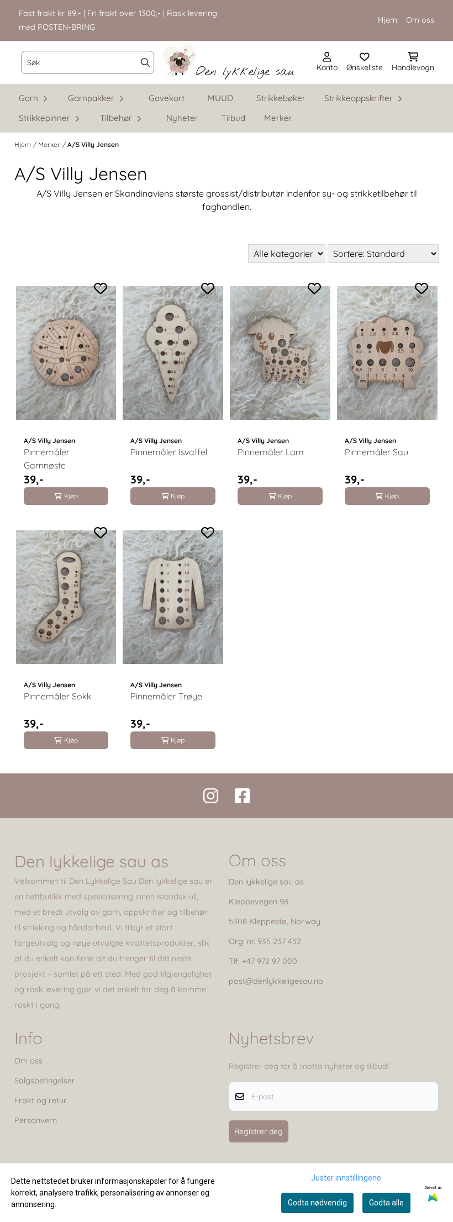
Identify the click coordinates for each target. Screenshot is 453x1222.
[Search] (145, 62)
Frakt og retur (40, 1100)
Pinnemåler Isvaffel (168, 451)
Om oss (420, 20)
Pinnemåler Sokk (57, 696)
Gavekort (167, 98)
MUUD (220, 98)
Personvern (35, 1120)
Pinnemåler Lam (271, 451)
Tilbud (233, 118)
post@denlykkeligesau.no (276, 981)
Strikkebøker (280, 98)
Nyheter (182, 118)
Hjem (387, 20)
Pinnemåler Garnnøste (47, 458)
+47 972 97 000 (269, 961)
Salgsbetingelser (44, 1081)
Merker (278, 118)
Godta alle (386, 1202)
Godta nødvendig (317, 1202)
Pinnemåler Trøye (166, 696)
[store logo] (229, 62)
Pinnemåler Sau (376, 451)
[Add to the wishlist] (100, 288)
